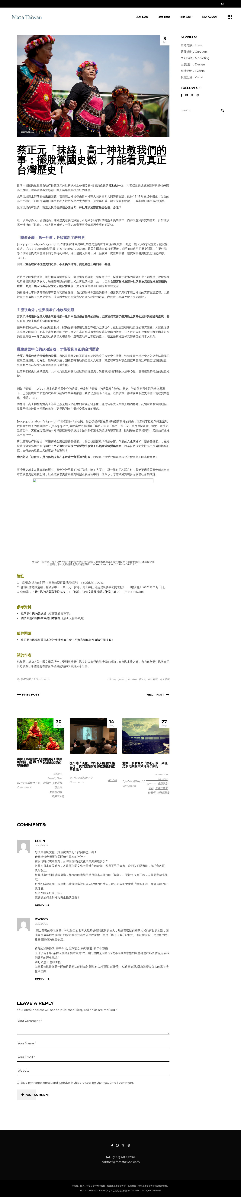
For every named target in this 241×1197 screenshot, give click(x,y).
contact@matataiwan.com (120, 1162)
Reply (39, 905)
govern (121, 679)
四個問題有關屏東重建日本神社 (40, 618)
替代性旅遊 (161, 787)
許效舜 (58, 787)
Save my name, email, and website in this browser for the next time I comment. (77, 1082)
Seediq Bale (55, 778)
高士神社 (153, 679)
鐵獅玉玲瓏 (58, 796)
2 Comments (41, 679)
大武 (151, 787)
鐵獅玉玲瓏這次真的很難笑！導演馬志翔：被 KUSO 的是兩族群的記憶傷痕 (39, 762)
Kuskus (132, 679)
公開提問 (70, 207)
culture (111, 679)
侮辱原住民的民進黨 (104, 185)
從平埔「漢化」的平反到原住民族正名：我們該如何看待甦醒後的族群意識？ (92, 766)
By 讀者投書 (24, 679)
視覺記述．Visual (192, 77)
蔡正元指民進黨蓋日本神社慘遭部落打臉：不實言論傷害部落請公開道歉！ (67, 640)
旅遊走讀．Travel (192, 45)
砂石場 (151, 792)
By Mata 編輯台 (26, 782)
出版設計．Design (193, 64)
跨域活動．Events (192, 71)
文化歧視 (57, 782)
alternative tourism (161, 776)
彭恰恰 (46, 782)
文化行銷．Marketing (195, 58)
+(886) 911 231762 (123, 1157)
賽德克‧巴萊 (55, 791)
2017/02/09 (41, 923)
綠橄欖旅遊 (163, 792)
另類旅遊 (163, 783)
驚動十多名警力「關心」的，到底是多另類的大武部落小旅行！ (145, 764)
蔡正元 (142, 679)
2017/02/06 (41, 845)
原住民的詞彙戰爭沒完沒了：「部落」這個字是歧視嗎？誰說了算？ (76, 592)
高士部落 (164, 679)
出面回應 (50, 196)
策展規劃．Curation (194, 51)
